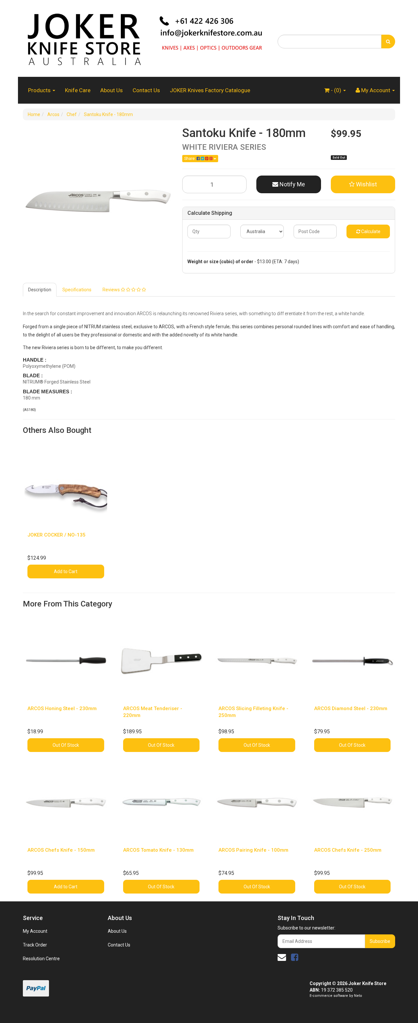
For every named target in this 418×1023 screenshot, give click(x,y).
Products (40, 90)
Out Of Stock (66, 745)
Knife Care (77, 90)
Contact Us (146, 90)
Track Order (35, 944)
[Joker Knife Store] (145, 38)
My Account (35, 931)
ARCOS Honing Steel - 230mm (62, 708)
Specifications (76, 289)
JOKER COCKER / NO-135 (56, 535)
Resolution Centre (41, 958)
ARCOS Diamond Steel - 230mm (350, 708)
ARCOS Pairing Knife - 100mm (253, 850)
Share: (190, 158)
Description (39, 289)
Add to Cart (65, 571)
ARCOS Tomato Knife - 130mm (158, 850)
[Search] (388, 41)
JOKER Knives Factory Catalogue (210, 90)
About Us (111, 90)
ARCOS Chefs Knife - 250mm (347, 850)
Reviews (112, 289)
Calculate (370, 231)
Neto (358, 996)
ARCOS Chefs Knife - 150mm (61, 850)
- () (336, 90)
